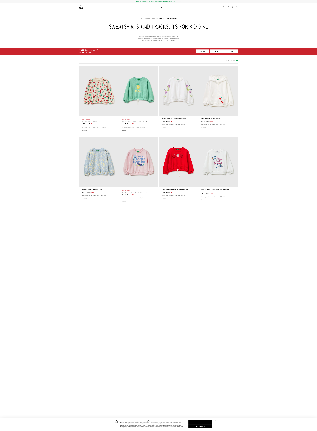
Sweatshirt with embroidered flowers (174, 118)
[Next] (180, 1)
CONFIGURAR (199, 426)
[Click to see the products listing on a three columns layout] (237, 60)
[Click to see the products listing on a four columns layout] (234, 60)
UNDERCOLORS (178, 7)
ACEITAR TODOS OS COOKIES (200, 422)
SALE (135, 7)
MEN (150, 7)
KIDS (156, 7)
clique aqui (132, 427)
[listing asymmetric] (231, 60)
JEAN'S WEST (165, 7)
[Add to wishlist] (82, 68)
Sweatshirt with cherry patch (211, 118)
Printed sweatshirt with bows (92, 121)
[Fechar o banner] (215, 420)
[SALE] (158, 51)
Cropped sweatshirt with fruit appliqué (135, 121)
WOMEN (143, 7)
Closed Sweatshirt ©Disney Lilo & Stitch (135, 192)
